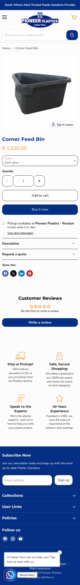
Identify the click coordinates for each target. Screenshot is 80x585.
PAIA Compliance (40, 568)
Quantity (7, 171)
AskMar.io (47, 577)
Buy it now (40, 209)
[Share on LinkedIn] (21, 273)
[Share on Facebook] (5, 273)
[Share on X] (13, 273)
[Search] (72, 35)
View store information (20, 233)
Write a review (40, 322)
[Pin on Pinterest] (29, 273)
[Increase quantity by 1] (39, 181)
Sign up (63, 480)
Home (6, 48)
